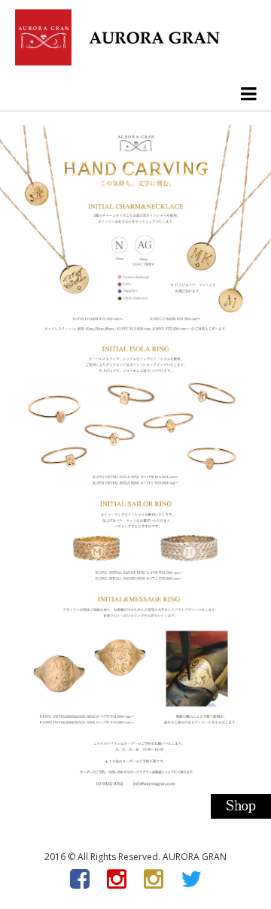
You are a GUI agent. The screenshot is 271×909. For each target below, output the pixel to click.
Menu (248, 93)
